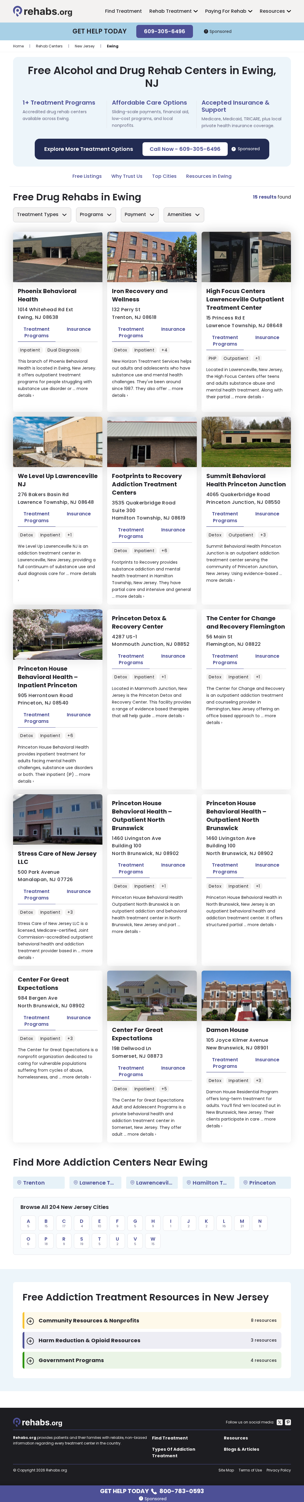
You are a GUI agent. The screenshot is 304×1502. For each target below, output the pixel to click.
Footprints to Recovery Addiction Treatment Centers (147, 484)
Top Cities (164, 176)
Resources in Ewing (209, 176)
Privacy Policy (279, 1470)
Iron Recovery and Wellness (140, 295)
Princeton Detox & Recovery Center (139, 622)
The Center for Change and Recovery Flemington (245, 622)
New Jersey (85, 46)
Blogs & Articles (241, 1449)
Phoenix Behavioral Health (47, 295)
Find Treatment (123, 11)
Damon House (227, 1030)
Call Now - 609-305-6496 (185, 149)
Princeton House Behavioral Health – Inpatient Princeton (48, 676)
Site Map (226, 1470)
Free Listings (87, 176)
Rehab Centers (49, 46)
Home (18, 46)
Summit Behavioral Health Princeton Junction (246, 480)
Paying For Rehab (225, 11)
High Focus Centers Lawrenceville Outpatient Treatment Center (245, 299)
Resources (272, 11)
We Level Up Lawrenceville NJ (58, 480)
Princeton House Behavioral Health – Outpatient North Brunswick (142, 815)
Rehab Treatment (170, 11)
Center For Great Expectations (43, 983)
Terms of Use (250, 1470)
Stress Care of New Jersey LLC (57, 857)
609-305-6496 (164, 31)
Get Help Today (152, 1490)
